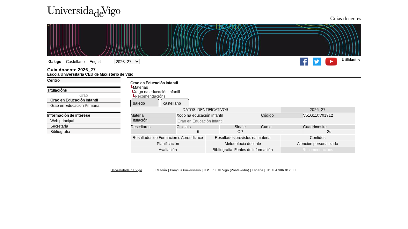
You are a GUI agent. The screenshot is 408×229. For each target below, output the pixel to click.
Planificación (168, 144)
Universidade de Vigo (126, 170)
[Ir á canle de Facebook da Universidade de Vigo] (304, 62)
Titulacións (57, 90)
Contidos (317, 137)
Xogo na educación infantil (157, 92)
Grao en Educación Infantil (74, 100)
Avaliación (168, 150)
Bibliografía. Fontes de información (243, 150)
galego (139, 103)
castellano (172, 103)
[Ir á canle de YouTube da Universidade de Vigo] (331, 62)
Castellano (75, 61)
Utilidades (351, 60)
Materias (140, 87)
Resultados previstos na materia (243, 137)
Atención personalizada (317, 144)
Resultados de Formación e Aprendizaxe (168, 137)
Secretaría (59, 126)
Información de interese (68, 115)
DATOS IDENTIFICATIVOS (205, 110)
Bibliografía (60, 131)
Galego (54, 61)
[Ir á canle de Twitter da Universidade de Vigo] (317, 62)
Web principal (62, 121)
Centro (53, 80)
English (96, 61)
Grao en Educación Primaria (74, 105)
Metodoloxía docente (243, 144)
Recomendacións (317, 150)
